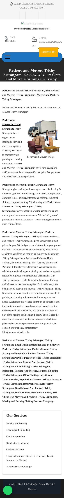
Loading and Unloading (18, 430)
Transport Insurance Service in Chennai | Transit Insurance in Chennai (29, 458)
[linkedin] (42, 15)
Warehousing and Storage (19, 466)
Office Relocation (15, 449)
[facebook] (22, 15)
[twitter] (28, 15)
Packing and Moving (16, 423)
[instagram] (35, 15)
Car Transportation (15, 436)
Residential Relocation (17, 443)
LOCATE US (48, 52)
